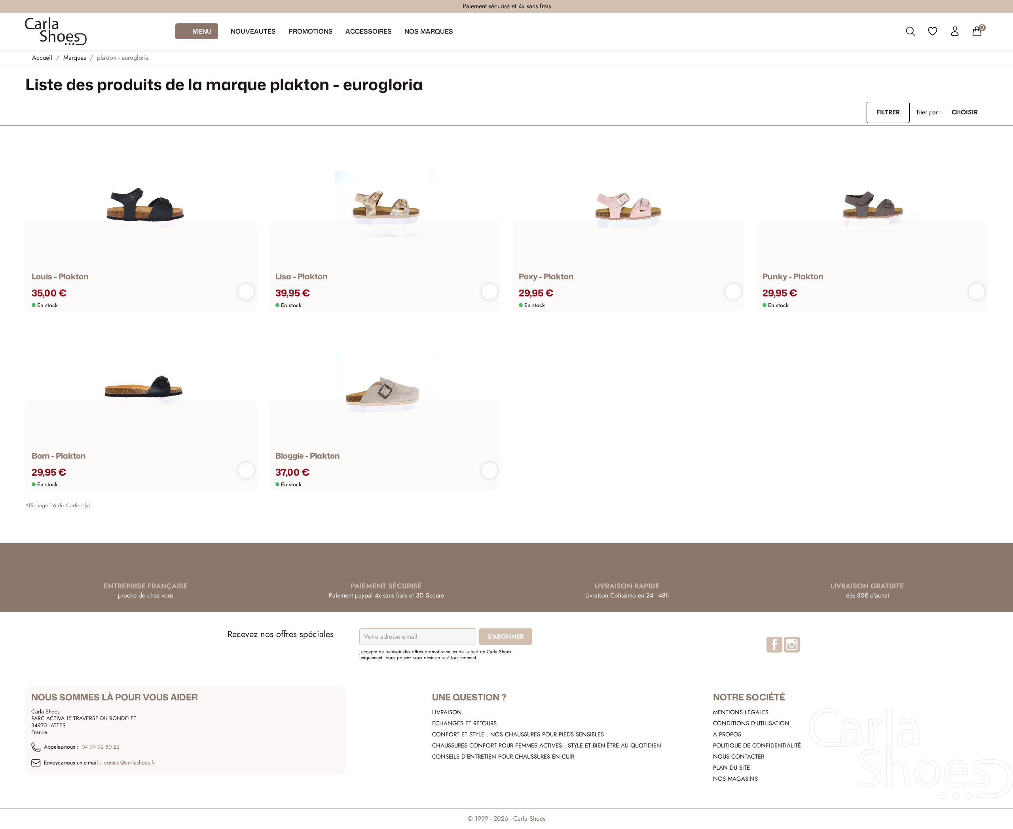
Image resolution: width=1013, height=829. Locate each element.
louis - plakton (60, 276)
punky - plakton (793, 276)
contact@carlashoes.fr (129, 762)
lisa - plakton (301, 276)
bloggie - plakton (307, 455)
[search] (910, 33)
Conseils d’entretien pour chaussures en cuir (503, 756)
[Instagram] (792, 645)
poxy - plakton (546, 276)
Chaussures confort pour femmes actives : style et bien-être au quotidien (546, 745)
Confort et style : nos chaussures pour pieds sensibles (518, 734)
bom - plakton (59, 455)
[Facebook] (774, 645)
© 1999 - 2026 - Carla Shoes (506, 818)
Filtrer (888, 112)
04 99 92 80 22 (101, 747)
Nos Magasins (735, 778)
